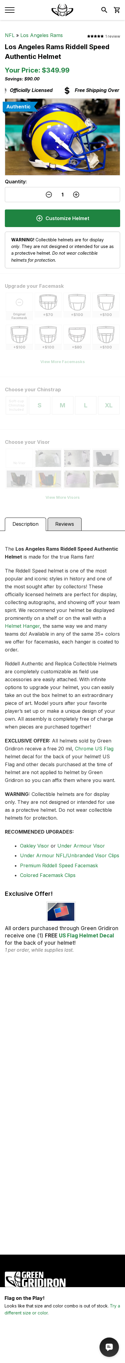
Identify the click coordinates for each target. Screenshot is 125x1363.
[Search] (104, 10)
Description (25, 524)
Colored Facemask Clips (48, 875)
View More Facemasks (62, 361)
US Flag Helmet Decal (86, 936)
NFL (10, 35)
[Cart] (116, 10)
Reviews (64, 524)
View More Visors (63, 497)
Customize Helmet (67, 218)
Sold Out (62, 1350)
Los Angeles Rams (41, 35)
